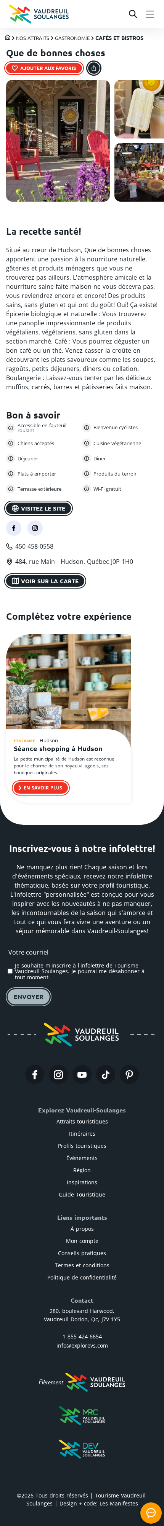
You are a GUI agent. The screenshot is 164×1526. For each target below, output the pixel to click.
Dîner (99, 458)
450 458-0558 (34, 546)
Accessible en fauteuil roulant (42, 428)
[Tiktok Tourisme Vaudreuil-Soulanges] (105, 1074)
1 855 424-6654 (82, 1336)
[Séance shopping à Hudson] (68, 693)
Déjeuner (28, 458)
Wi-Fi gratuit (107, 488)
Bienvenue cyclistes (115, 427)
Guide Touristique (82, 1194)
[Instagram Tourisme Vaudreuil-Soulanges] (58, 1074)
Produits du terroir (115, 473)
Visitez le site (43, 508)
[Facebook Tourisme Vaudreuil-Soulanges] (34, 1074)
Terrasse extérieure (39, 488)
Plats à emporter (37, 473)
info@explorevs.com (82, 1345)
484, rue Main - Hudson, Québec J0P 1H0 (74, 561)
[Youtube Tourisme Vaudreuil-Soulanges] (82, 1074)
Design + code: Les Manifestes (98, 1503)
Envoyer (28, 997)
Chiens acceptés (36, 443)
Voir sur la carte (50, 581)
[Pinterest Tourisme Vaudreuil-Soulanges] (129, 1074)
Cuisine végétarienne (117, 443)
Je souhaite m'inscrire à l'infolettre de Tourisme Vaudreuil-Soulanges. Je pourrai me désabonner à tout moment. (80, 971)
